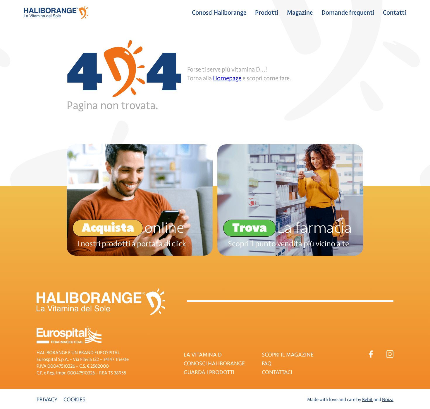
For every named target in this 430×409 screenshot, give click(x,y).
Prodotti (266, 12)
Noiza (387, 400)
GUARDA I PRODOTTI (209, 372)
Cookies (74, 399)
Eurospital (69, 335)
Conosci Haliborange (219, 12)
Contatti (394, 12)
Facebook (370, 354)
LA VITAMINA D (203, 354)
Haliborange (56, 12)
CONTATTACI (277, 372)
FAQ (266, 363)
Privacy (47, 399)
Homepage (227, 78)
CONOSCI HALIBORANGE (214, 363)
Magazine (300, 12)
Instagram (389, 354)
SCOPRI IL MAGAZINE (288, 354)
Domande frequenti (347, 12)
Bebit (367, 400)
